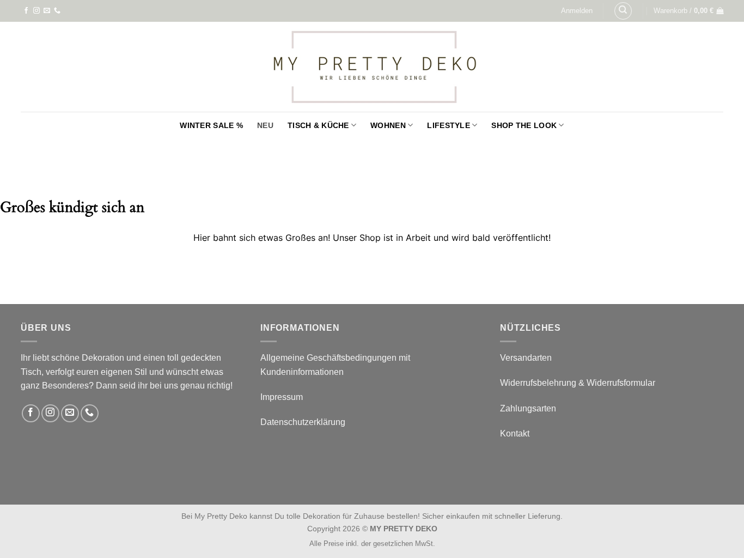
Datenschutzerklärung (302, 422)
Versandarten (526, 357)
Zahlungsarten (528, 408)
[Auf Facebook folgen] (26, 11)
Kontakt (514, 433)
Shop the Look (524, 125)
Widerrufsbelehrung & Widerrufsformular (577, 382)
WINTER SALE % (211, 125)
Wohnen (388, 125)
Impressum (281, 397)
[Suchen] (623, 11)
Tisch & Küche (318, 125)
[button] (577, 11)
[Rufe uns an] (57, 11)
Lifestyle (448, 125)
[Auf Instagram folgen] (36, 11)
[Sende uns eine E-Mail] (47, 11)
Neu (265, 125)
